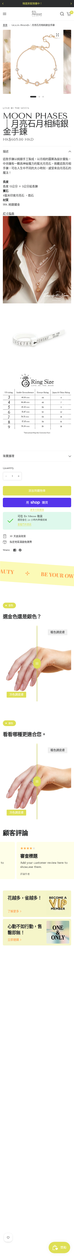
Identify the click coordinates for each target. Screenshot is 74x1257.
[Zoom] (57, 35)
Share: (6, 550)
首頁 (5, 25)
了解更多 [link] (13, 911)
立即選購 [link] (13, 939)
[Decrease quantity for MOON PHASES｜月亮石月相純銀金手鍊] (6, 476)
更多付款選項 (37, 510)
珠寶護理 (8, 456)
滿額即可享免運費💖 (41, 3)
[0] (68, 13)
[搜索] (62, 13)
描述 (6, 151)
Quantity (8, 468)
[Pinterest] (20, 550)
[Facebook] (15, 550)
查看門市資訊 (24, 524)
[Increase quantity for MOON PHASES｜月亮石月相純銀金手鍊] (19, 476)
